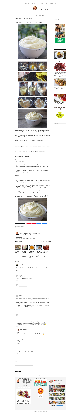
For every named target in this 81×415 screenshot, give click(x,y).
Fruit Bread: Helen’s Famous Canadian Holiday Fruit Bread (39, 254)
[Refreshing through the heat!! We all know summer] (63, 391)
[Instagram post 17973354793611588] (55, 387)
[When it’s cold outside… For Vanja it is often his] (51, 394)
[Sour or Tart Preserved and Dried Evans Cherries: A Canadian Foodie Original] (60, 67)
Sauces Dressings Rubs (21, 226)
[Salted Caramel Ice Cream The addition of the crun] (55, 398)
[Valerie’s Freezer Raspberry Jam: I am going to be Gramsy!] (60, 101)
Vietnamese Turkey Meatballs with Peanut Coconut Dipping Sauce (60, 88)
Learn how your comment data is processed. (35, 375)
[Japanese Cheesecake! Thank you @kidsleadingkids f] (63, 398)
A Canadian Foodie (40, 8)
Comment (16, 353)
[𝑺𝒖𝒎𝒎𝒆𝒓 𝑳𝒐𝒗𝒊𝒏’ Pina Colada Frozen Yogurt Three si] (55, 394)
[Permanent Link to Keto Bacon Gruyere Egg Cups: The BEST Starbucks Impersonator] (25, 250)
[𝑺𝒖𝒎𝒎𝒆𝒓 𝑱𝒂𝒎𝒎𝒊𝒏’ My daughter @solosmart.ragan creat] (59, 391)
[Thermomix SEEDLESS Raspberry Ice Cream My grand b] (51, 391)
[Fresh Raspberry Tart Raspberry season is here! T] (63, 387)
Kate (19, 275)
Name (16, 361)
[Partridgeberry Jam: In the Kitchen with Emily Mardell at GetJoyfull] (24, 394)
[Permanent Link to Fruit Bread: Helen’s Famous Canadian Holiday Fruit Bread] (39, 250)
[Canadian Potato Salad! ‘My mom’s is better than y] (63, 402)
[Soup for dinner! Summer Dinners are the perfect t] (63, 394)
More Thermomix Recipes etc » (60, 61)
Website (16, 368)
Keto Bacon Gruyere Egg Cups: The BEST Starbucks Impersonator (25, 254)
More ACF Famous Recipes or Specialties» (60, 76)
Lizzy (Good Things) (22, 264)
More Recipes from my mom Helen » (60, 103)
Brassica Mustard (45, 166)
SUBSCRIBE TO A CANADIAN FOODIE (33, 233)
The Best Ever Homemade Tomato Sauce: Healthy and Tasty (46, 254)
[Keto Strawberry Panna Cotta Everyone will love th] (51, 402)
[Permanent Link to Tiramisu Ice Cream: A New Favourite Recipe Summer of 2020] (18, 250)
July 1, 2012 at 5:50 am (22, 276)
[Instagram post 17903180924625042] (51, 387)
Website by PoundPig (43, 411)
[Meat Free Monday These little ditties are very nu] (55, 402)
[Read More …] (24, 383)
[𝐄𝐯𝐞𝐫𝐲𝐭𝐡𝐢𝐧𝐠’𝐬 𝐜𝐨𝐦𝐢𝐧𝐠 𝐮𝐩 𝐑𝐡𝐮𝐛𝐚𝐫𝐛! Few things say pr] (59, 398)
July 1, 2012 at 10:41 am (23, 286)
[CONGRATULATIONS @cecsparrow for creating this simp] (59, 387)
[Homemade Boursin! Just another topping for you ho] (59, 402)
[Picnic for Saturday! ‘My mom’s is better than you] (59, 394)
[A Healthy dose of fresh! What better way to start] (51, 398)
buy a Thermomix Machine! (30, 238)
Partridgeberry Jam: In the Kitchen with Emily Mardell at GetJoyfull (23, 402)
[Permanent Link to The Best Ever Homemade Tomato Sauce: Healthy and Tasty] (46, 250)
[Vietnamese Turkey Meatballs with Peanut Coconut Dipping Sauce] (60, 82)
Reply (17, 270)
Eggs (19, 227)
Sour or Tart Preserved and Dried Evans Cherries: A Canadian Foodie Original (60, 73)
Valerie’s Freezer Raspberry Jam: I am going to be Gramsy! (60, 92)
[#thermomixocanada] (55, 391)
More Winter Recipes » (60, 89)
